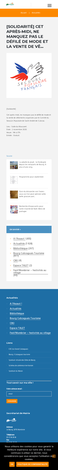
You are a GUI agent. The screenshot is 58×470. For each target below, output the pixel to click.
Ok (12, 464)
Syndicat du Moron (16, 371)
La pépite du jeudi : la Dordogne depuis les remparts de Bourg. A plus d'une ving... (32, 165)
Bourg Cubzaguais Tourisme (28, 253)
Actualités (36, 13)
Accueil (24, 13)
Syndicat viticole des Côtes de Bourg (22, 360)
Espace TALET (21, 265)
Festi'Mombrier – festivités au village (29, 271)
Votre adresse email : (14, 389)
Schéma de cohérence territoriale (21, 365)
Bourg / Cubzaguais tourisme (19, 354)
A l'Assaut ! (19, 239)
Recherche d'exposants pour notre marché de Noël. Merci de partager (32, 209)
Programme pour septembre (31, 177)
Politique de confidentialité (32, 464)
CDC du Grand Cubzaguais (18, 349)
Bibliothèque (20, 248)
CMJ (15, 260)
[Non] (54, 456)
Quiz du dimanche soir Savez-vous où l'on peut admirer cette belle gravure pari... (32, 194)
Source (9, 156)
